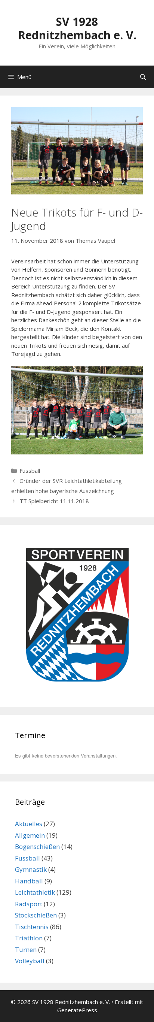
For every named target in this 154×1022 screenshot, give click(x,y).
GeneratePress (77, 1010)
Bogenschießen (37, 846)
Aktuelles (28, 823)
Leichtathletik (35, 892)
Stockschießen (36, 915)
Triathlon (29, 938)
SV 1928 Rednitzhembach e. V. (77, 28)
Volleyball (29, 960)
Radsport (28, 903)
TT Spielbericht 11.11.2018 (54, 501)
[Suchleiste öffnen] (143, 77)
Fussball (29, 470)
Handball (29, 881)
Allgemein (30, 835)
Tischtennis (32, 926)
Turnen (26, 949)
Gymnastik (31, 869)
